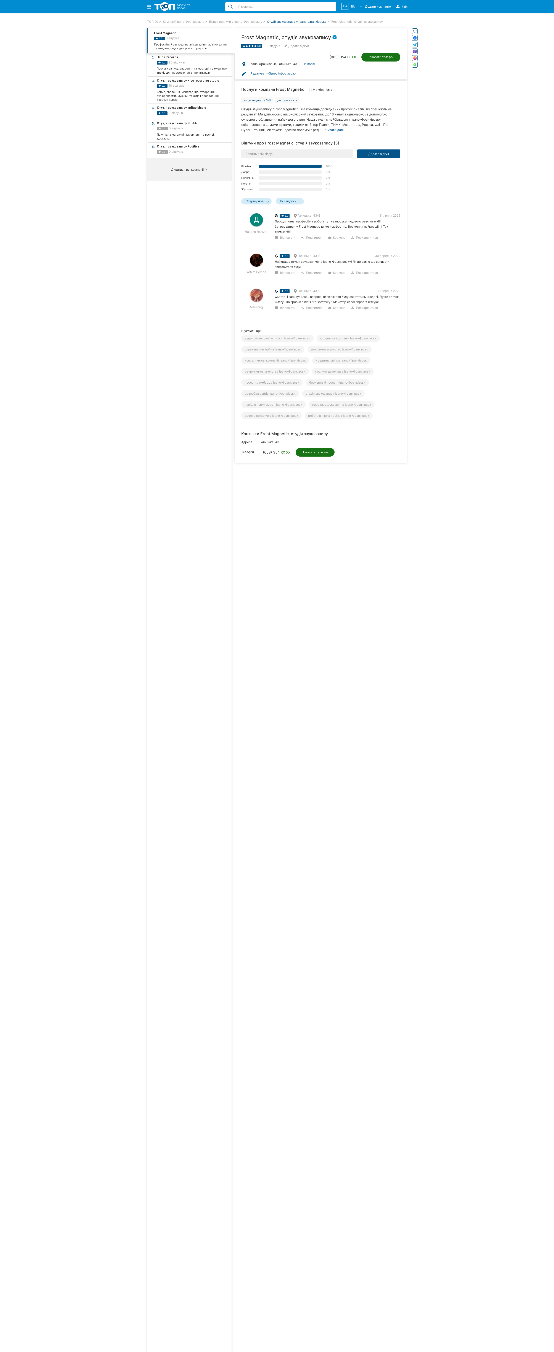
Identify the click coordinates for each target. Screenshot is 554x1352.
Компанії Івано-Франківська (183, 21)
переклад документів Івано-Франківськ (341, 404)
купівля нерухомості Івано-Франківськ (273, 404)
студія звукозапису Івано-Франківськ (333, 393)
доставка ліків (287, 100)
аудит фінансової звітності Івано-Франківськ (277, 338)
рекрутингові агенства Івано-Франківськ (275, 371)
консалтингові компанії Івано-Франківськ (275, 360)
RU (353, 6)
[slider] (250, 46)
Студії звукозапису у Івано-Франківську (297, 21)
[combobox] (256, 201)
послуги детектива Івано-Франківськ (342, 371)
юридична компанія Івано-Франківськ (348, 338)
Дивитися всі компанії (188, 169)
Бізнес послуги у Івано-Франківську (235, 21)
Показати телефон (380, 57)
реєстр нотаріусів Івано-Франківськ (271, 415)
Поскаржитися (364, 238)
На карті (309, 64)
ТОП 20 (152, 21)
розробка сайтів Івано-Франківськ (270, 393)
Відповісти (285, 238)
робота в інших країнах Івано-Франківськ (338, 415)
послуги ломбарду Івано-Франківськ (272, 382)
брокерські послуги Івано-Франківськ (337, 382)
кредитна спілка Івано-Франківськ (341, 360)
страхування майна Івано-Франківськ (273, 349)
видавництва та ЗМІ (257, 100)
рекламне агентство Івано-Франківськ (339, 349)
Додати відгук (378, 154)
